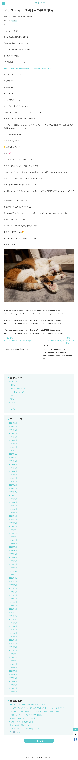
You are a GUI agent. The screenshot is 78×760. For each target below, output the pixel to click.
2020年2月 (13, 688)
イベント (14, 409)
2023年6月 (13, 550)
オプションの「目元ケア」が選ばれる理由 (24, 729)
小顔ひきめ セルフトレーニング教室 (22, 718)
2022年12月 (13, 571)
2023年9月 (13, 540)
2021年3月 (13, 643)
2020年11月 (13, 657)
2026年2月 (13, 444)
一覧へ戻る (39, 741)
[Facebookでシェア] (75, 739)
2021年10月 (13, 619)
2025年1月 (13, 488)
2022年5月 (13, 595)
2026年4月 (13, 437)
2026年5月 (13, 433)
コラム (14, 20)
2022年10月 (13, 578)
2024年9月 (13, 499)
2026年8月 (13, 423)
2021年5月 (13, 636)
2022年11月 (13, 574)
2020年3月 (13, 685)
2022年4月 (13, 599)
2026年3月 (13, 440)
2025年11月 (13, 454)
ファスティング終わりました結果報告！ (58, 342)
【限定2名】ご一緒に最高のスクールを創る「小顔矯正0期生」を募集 (34, 711)
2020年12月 (13, 654)
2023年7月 (13, 547)
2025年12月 (13, 450)
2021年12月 (13, 612)
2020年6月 (13, 674)
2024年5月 (13, 512)
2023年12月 (13, 530)
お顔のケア (13, 381)
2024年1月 (13, 526)
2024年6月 (13, 509)
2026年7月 (13, 426)
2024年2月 (13, 523)
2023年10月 (13, 537)
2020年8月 (13, 667)
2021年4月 (13, 640)
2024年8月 (13, 502)
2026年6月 (13, 430)
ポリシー (39, 754)
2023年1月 (13, 568)
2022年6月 (13, 592)
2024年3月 (13, 519)
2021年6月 (13, 633)
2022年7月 (13, 588)
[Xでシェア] (75, 734)
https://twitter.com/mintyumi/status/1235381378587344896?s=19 (27, 68)
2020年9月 (13, 664)
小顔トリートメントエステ (20, 388)
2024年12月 (13, 492)
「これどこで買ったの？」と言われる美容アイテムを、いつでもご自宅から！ (37, 708)
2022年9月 (13, 581)
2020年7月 (13, 671)
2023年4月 (13, 557)
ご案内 (13, 406)
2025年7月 (13, 468)
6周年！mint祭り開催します (19, 725)
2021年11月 (13, 616)
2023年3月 (13, 561)
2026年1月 (13, 447)
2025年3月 (13, 481)
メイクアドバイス (17, 395)
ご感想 (11, 399)
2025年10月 (13, 457)
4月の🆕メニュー (15, 732)
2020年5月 (13, 678)
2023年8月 (13, 543)
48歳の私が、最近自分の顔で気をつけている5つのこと (29, 704)
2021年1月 (13, 650)
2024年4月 (13, 516)
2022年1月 (13, 609)
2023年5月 (13, 554)
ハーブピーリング (17, 392)
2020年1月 (13, 692)
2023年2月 (13, 564)
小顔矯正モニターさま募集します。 (22, 722)
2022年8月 (13, 585)
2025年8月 (13, 464)
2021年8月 (13, 626)
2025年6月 (13, 471)
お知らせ (12, 402)
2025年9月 (13, 461)
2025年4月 (13, 478)
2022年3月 (13, 602)
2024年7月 (13, 506)
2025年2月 (13, 485)
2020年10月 (13, 661)
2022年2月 (13, 605)
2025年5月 (13, 475)
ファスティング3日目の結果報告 (19, 341)
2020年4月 (13, 681)
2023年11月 (13, 533)
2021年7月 (13, 630)
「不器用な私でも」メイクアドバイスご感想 (25, 715)
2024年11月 (13, 495)
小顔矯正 (14, 385)
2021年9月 (13, 623)
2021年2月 (13, 647)
